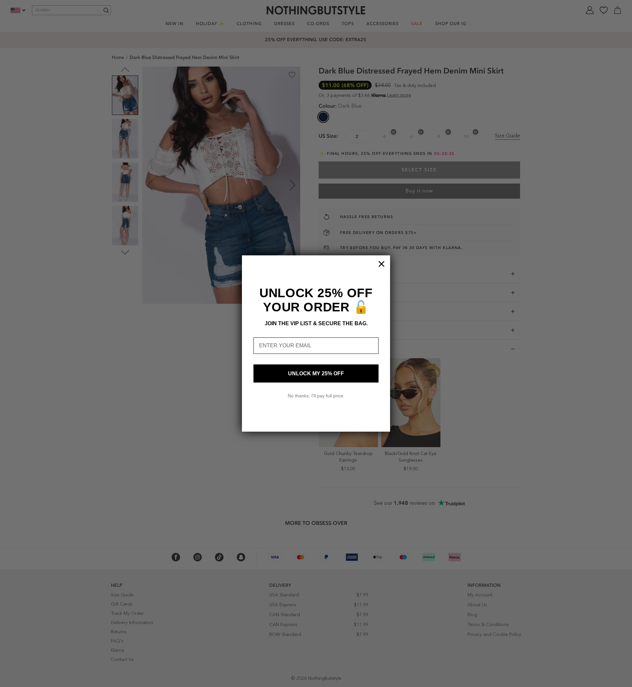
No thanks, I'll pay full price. (316, 395)
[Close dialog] (381, 264)
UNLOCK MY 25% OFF (316, 373)
